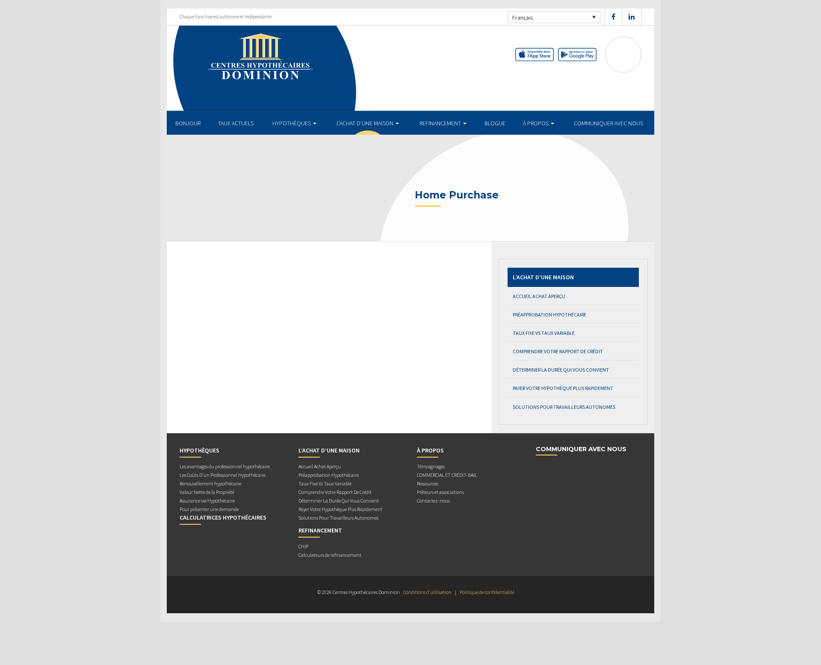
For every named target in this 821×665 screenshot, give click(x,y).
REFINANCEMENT (440, 123)
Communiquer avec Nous (608, 123)
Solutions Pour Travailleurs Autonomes (564, 407)
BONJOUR (188, 123)
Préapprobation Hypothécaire (549, 314)
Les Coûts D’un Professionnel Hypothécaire (223, 475)
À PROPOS (536, 123)
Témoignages (431, 466)
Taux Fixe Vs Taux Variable (544, 333)
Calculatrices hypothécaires (223, 517)
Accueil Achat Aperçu (539, 296)
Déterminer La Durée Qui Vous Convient (561, 369)
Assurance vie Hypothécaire (207, 500)
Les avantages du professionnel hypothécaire (225, 466)
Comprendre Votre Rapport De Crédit (558, 351)
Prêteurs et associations (440, 492)
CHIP (303, 546)
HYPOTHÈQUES (292, 123)
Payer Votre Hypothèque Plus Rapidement (563, 388)
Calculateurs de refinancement (329, 555)
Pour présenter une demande (209, 509)
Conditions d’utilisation (427, 592)
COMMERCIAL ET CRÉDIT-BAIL (447, 475)
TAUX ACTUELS (236, 123)
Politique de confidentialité (487, 592)
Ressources (427, 483)
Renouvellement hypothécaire (210, 483)
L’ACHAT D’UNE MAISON (366, 123)
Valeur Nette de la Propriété (207, 492)
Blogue (494, 123)
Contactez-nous (433, 500)
